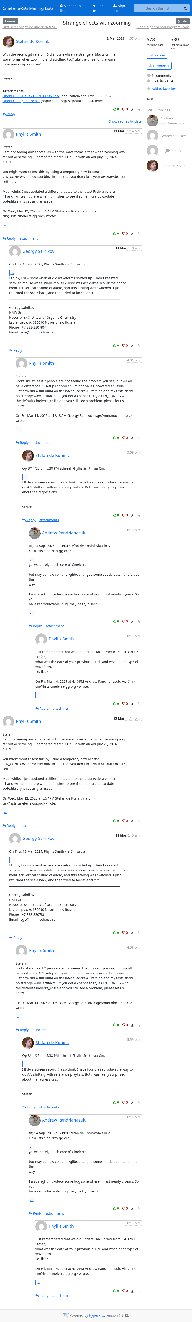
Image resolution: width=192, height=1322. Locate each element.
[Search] (185, 8)
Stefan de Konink (32, 41)
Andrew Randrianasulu (64, 533)
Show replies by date (125, 121)
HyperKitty (97, 1315)
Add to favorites (164, 88)
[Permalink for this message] (139, 109)
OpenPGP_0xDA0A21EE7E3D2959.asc (31, 96)
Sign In (98, 8)
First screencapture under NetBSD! (30, 27)
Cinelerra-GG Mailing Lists (28, 8)
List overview (157, 55)
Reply (10, 114)
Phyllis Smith (28, 134)
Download (160, 66)
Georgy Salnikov (38, 251)
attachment (29, 238)
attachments (49, 520)
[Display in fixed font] (132, 110)
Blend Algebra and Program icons (163, 27)
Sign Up (119, 8)
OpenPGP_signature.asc (21, 101)
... (5, 224)
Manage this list (71, 8)
